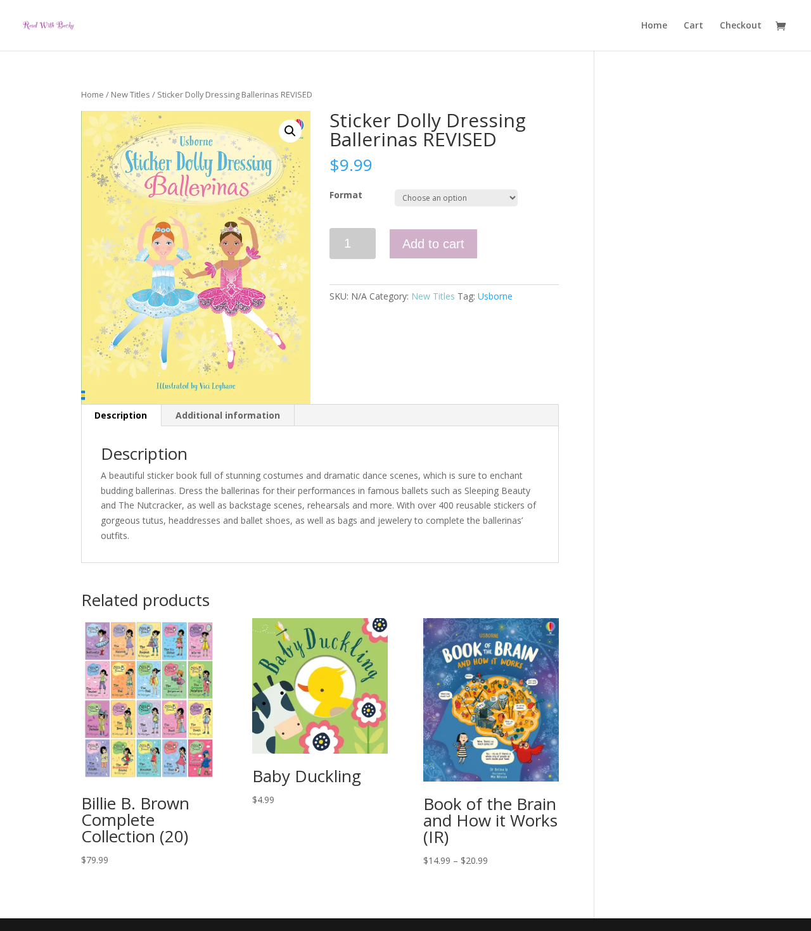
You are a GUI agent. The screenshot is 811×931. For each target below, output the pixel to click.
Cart (693, 26)
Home (654, 26)
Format (345, 195)
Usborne (495, 296)
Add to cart (433, 244)
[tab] (121, 415)
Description (120, 415)
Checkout (741, 26)
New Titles (130, 94)
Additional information (228, 415)
